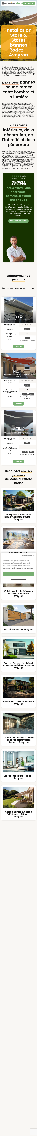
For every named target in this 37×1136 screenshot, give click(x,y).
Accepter (19, 574)
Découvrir (18, 346)
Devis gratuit (29, 3)
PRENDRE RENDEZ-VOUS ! (18, 221)
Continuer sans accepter (28, 555)
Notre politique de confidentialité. (23, 568)
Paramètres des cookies (18, 579)
